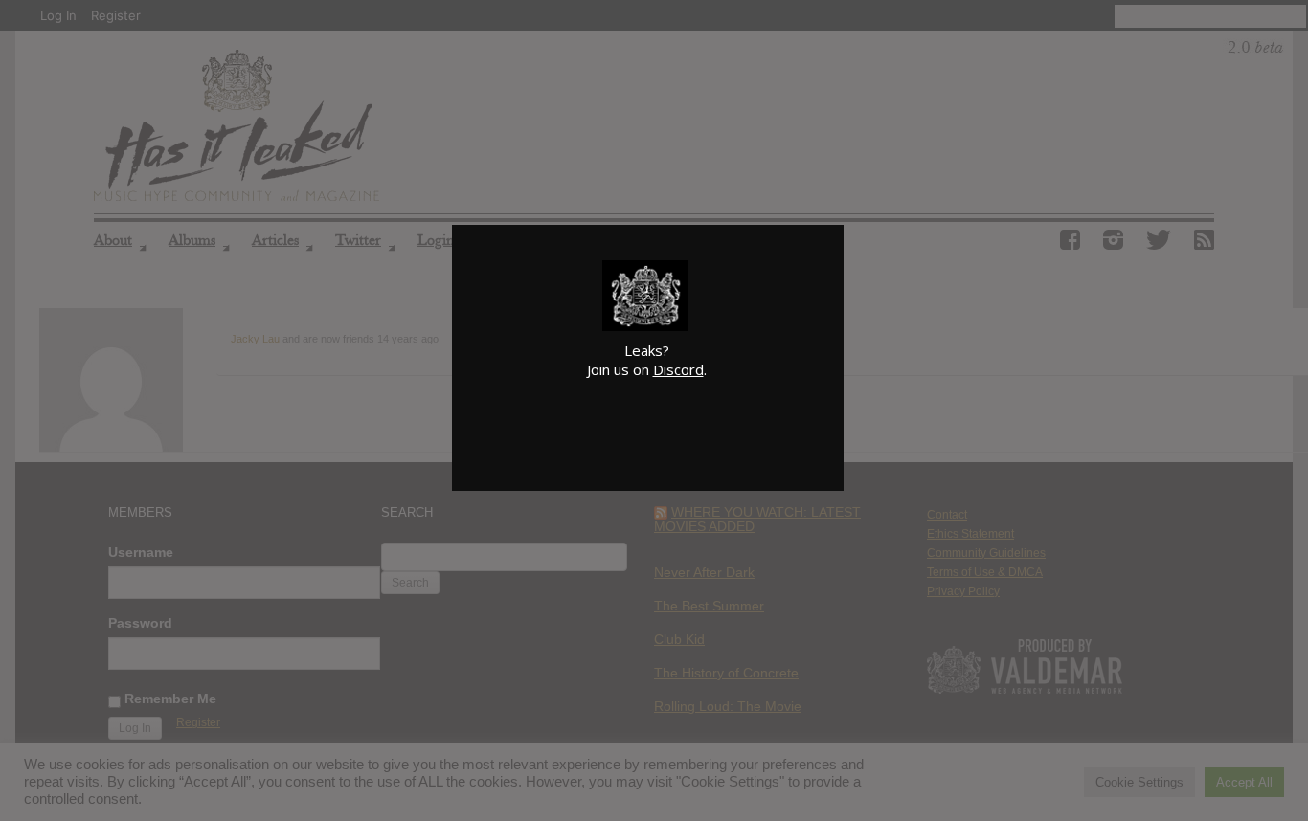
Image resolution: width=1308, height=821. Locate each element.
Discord (678, 369)
